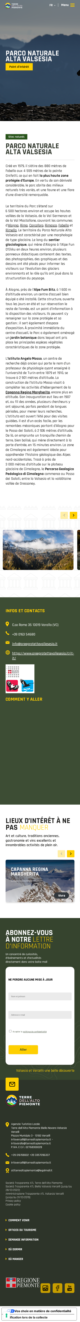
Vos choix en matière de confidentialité (43, 1311)
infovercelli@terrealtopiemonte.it (31, 1163)
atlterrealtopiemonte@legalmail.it (31, 1170)
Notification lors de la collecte (26, 1317)
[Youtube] (69, 1288)
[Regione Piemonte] (23, 1283)
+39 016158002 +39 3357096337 (30, 1155)
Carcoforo (36, 225)
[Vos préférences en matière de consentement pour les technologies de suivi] (6, 1315)
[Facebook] (57, 1288)
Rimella (11, 230)
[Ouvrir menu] (67, 5)
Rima (24, 225)
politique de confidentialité (35, 1032)
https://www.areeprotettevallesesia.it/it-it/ (43, 656)
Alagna (13, 225)
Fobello (63, 225)
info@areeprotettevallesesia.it (34, 643)
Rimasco (51, 225)
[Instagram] (45, 1288)
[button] (73, 515)
